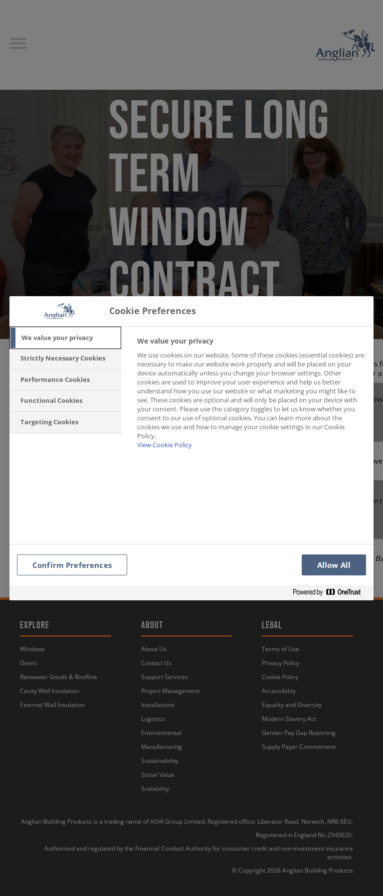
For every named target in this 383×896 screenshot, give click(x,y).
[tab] (65, 338)
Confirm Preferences (72, 565)
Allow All (334, 565)
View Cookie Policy (164, 444)
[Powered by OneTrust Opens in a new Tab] (331, 592)
